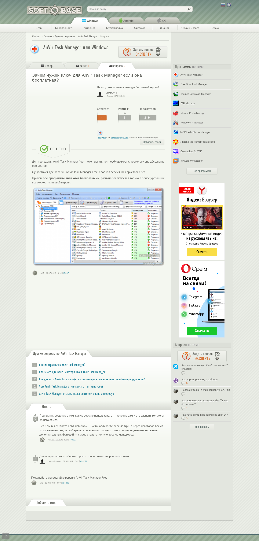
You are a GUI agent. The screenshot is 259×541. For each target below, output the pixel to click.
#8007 (73, 440)
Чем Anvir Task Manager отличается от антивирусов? (71, 386)
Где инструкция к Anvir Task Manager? (62, 365)
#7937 (66, 273)
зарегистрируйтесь (119, 137)
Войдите (102, 137)
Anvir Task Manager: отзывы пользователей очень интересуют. (77, 394)
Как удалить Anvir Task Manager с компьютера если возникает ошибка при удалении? (92, 379)
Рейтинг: (123, 108)
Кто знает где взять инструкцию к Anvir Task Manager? (73, 372)
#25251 (83, 461)
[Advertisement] (63, 113)
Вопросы (105, 36)
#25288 (65, 483)
